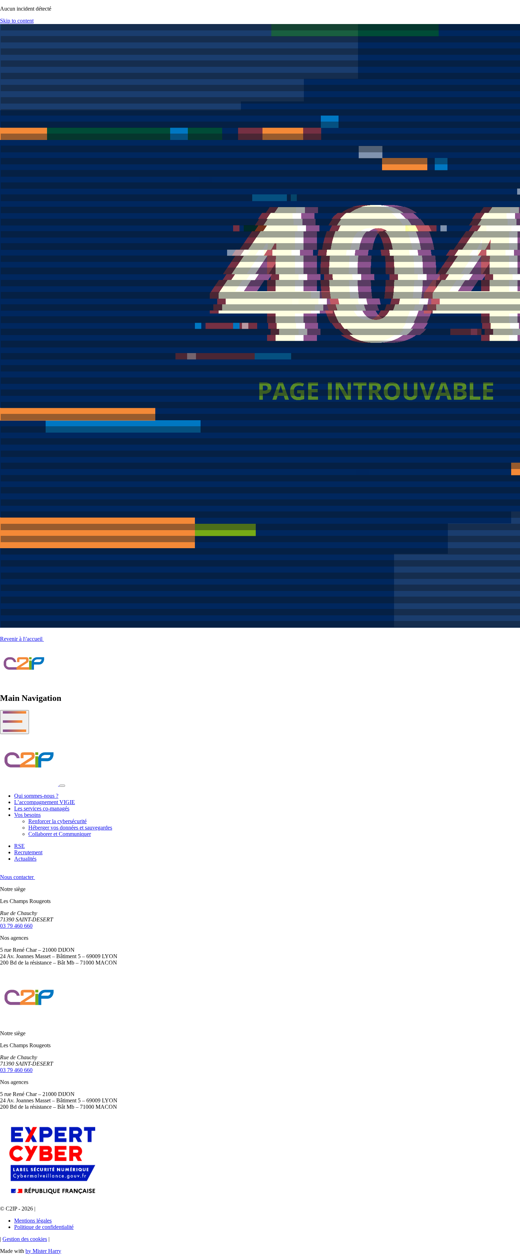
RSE (19, 846)
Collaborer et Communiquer (59, 834)
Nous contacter (17, 877)
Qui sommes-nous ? (36, 796)
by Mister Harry (43, 1251)
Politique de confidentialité (44, 1227)
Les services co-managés (41, 808)
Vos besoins (27, 815)
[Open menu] (14, 722)
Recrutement (28, 852)
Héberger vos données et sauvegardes (70, 828)
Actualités (25, 859)
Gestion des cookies (24, 1239)
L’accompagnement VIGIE (44, 802)
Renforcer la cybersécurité (57, 821)
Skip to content (17, 21)
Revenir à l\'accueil (22, 639)
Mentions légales (33, 1221)
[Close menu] (62, 786)
